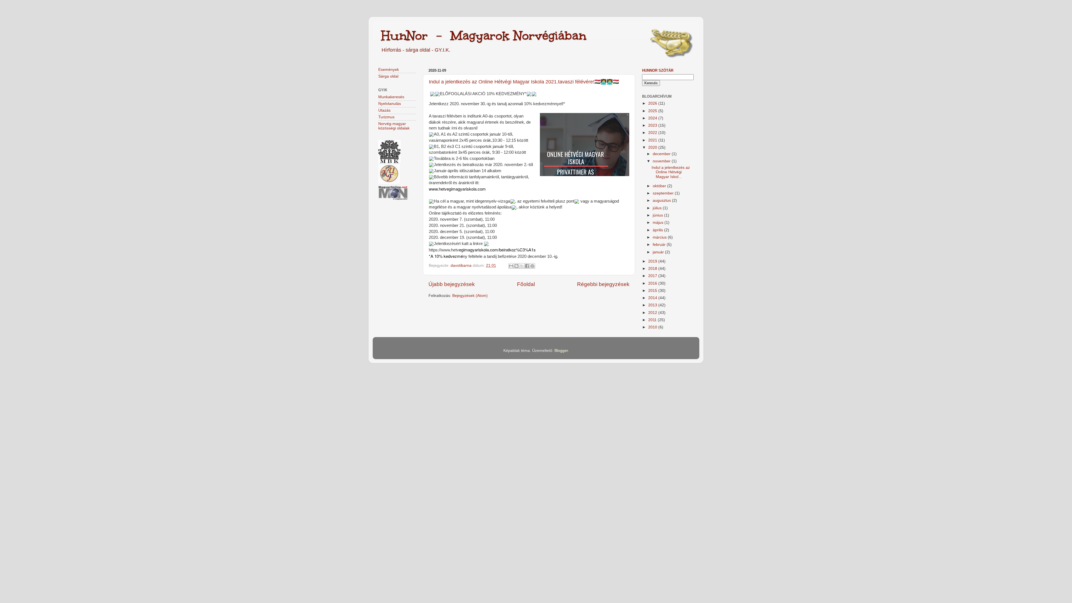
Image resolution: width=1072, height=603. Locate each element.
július (658, 208)
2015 (653, 291)
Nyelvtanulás (389, 104)
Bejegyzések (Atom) (470, 296)
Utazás (384, 110)
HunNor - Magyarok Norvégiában (483, 35)
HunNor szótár (657, 70)
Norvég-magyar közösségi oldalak (394, 126)
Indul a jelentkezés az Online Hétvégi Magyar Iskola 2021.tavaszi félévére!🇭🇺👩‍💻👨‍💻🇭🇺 (524, 82)
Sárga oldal (388, 76)
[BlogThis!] (516, 266)
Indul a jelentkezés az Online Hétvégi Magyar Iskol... (671, 172)
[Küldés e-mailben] (511, 266)
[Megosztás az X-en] (522, 266)
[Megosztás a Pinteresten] (532, 266)
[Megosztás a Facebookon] (527, 266)
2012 (653, 313)
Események (388, 70)
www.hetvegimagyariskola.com (457, 189)
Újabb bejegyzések (452, 284)
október (660, 186)
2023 (653, 125)
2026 (653, 103)
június (658, 215)
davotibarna (462, 265)
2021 (653, 140)
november (662, 161)
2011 (653, 320)
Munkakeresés (391, 97)
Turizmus (386, 117)
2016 (653, 283)
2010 (653, 327)
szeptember (664, 193)
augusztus (662, 200)
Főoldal (526, 284)
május (658, 222)
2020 (653, 147)
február (660, 244)
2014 (653, 298)
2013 (653, 305)
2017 (653, 276)
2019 (653, 261)
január (659, 252)
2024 (653, 118)
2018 (653, 268)
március (660, 237)
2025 (653, 111)
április (658, 230)
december (662, 154)
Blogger (561, 351)
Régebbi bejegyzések (603, 284)
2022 (653, 133)
